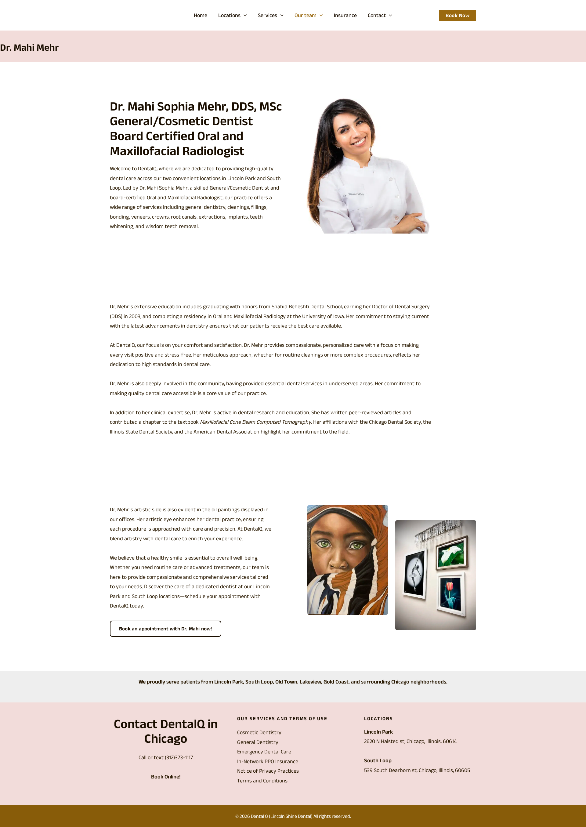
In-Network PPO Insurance (267, 761)
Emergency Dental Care (264, 752)
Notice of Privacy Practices (268, 771)
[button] (244, 15)
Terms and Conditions (262, 781)
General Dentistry (257, 742)
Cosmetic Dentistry (259, 732)
